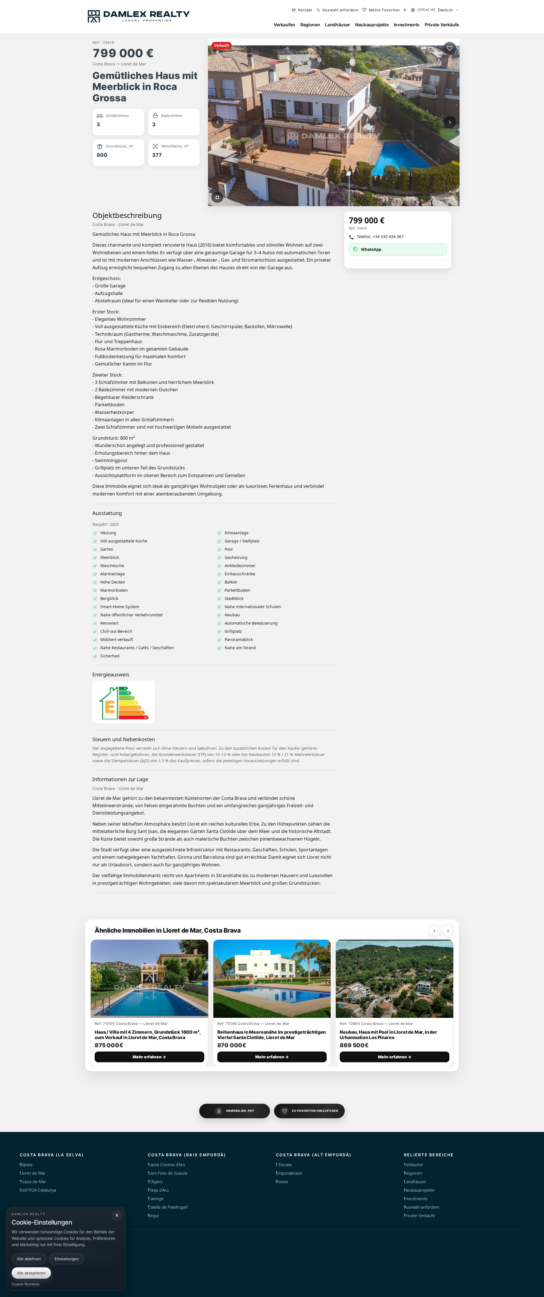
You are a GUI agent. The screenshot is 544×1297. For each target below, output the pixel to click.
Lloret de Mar (32, 1173)
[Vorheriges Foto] (217, 122)
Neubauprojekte (372, 24)
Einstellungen (67, 1258)
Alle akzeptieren (31, 1273)
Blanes (26, 1164)
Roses (282, 1181)
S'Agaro (155, 1181)
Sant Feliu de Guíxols (168, 1173)
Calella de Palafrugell (168, 1207)
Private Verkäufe (442, 24)
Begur (153, 1215)
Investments (407, 24)
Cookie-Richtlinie (25, 1284)
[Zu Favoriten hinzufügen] (449, 48)
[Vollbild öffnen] (217, 197)
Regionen (310, 24)
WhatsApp (371, 249)
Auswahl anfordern (421, 1207)
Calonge (156, 1198)
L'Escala (284, 1164)
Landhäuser (337, 24)
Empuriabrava (289, 1173)
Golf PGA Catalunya (38, 1190)
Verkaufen (284, 24)
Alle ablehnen (29, 1258)
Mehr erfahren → (149, 1056)
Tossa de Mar (33, 1181)
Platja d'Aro (158, 1190)
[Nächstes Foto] (450, 122)
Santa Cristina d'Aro (166, 1164)
